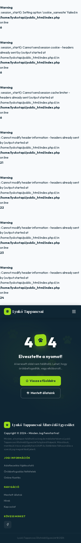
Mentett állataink (43, 393)
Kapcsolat (10, 506)
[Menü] (74, 311)
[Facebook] (7, 524)
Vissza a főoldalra (42, 381)
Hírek (7, 500)
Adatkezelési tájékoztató (19, 465)
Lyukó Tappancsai (28, 311)
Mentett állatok (13, 494)
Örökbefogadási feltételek (20, 471)
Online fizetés (12, 477)
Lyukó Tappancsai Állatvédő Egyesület (43, 424)
